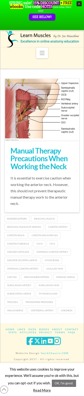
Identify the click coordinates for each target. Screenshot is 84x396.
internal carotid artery (22, 268)
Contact (71, 329)
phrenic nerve (65, 277)
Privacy (45, 332)
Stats (13, 332)
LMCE (22, 329)
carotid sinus (15, 235)
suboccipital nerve (19, 293)
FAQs (71, 332)
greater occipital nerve (22, 260)
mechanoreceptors (36, 277)
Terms (60, 332)
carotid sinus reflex (45, 235)
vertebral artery (42, 310)
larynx (12, 277)
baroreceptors (17, 218)
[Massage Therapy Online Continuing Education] (42, 39)
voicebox (66, 310)
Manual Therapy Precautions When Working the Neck (39, 158)
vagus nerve (15, 310)
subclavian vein (49, 285)
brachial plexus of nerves (24, 226)
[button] (42, 53)
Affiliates (28, 332)
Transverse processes (39, 302)
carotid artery (58, 226)
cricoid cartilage (18, 251)
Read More (42, 390)
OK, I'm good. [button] (64, 383)
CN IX (39, 243)
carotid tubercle (18, 243)
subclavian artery (19, 285)
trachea (12, 302)
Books (44, 329)
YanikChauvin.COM (55, 353)
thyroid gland (48, 293)
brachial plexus (44, 218)
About (57, 329)
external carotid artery (52, 251)
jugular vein (54, 268)
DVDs (32, 329)
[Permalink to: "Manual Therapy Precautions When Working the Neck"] (42, 109)
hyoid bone (52, 260)
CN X (52, 243)
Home (10, 329)
